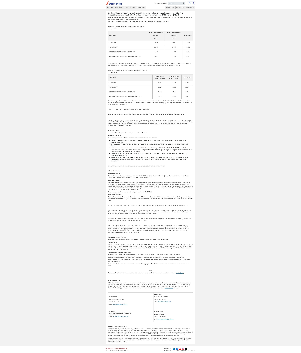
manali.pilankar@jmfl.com (120, 304)
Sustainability (141, 7)
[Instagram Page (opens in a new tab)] (183, 348)
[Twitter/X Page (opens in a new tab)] (186, 348)
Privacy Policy (185, 351)
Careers (168, 7)
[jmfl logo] (114, 3)
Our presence (190, 7)
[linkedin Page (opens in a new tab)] (174, 348)
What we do (118, 7)
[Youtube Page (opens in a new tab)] (180, 348)
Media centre (180, 7)
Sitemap (193, 351)
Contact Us (167, 351)
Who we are (110, 7)
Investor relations (129, 7)
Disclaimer (176, 351)
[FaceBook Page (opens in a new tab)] (177, 348)
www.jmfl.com (169, 288)
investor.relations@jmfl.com (120, 317)
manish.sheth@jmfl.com (164, 302)
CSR (173, 7)
